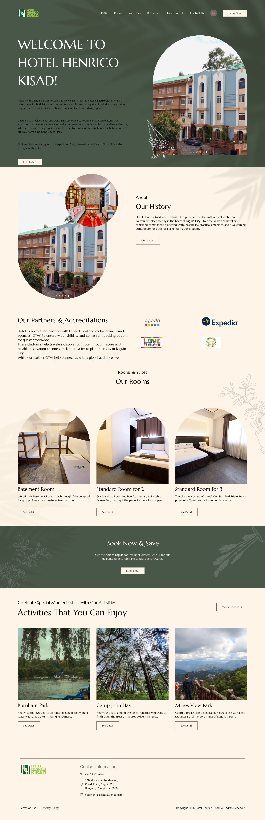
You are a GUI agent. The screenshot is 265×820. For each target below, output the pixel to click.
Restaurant (154, 13)
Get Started (29, 162)
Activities (135, 13)
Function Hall (175, 13)
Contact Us (197, 13)
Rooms (118, 13)
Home (104, 13)
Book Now (235, 13)
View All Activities (232, 606)
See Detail (28, 512)
